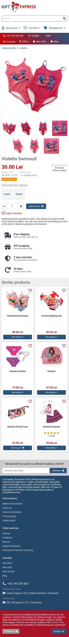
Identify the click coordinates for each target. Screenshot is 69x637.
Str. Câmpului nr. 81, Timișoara (24, 602)
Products (10, 41)
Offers (25, 41)
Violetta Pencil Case (17, 426)
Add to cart (34, 206)
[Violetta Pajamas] (51, 412)
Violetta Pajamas (51, 426)
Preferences (9, 631)
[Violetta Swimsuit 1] (9, 128)
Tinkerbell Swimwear (17, 316)
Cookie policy (8, 520)
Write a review (59, 170)
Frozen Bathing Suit (51, 316)
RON (48, 35)
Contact (6, 533)
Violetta (23, 48)
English (35, 35)
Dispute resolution (11, 546)
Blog (56, 41)
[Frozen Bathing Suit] (51, 301)
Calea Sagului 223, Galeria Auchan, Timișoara (33, 593)
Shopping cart (56, 28)
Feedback (7, 537)
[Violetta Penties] (17, 356)
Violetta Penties (17, 371)
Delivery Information (12, 503)
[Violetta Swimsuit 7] (51, 146)
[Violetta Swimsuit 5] (17, 146)
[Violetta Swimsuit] (34, 85)
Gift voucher (8, 571)
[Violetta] (51, 356)
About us (6, 508)
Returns (6, 542)
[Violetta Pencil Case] (17, 412)
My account (12, 28)
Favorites (33, 28)
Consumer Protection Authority (17, 550)
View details (16, 337)
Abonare (56, 470)
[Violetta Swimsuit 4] (59, 128)
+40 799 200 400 (15, 35)
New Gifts (41, 41)
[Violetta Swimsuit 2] (26, 128)
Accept (57, 631)
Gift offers (7, 563)
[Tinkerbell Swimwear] (17, 301)
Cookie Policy (57, 622)
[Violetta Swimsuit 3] (43, 128)
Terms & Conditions (12, 512)
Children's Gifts (9, 48)
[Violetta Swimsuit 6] (34, 146)
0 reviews (59, 167)
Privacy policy (9, 516)
